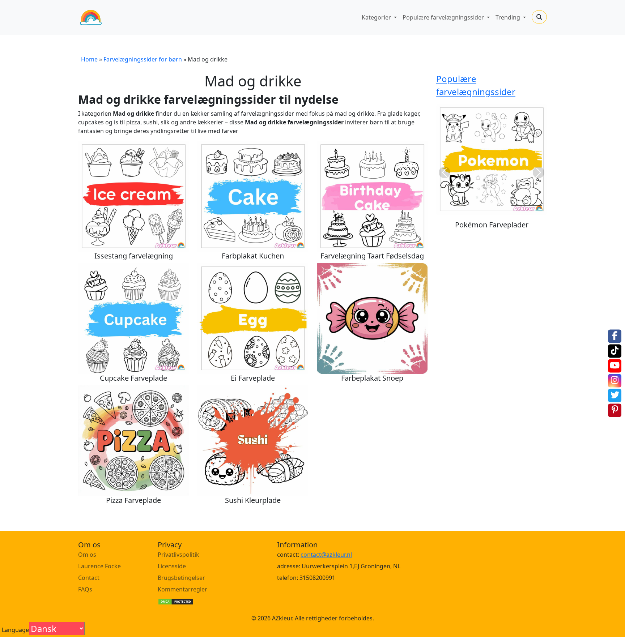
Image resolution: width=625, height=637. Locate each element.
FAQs (85, 589)
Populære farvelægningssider (475, 85)
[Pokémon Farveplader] (491, 159)
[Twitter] (614, 395)
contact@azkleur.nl (326, 555)
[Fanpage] (614, 336)
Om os (87, 555)
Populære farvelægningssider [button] (444, 17)
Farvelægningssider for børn (142, 59)
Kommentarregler (182, 589)
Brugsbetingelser (181, 578)
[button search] (539, 17)
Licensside (172, 566)
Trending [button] (509, 17)
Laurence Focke (99, 566)
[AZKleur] (90, 17)
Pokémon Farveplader (491, 225)
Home (89, 59)
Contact (88, 578)
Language (15, 630)
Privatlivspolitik (178, 555)
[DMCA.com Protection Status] (176, 601)
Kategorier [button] (377, 17)
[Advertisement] (481, 286)
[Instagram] (614, 381)
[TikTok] (614, 351)
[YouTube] (614, 366)
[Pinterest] (614, 410)
